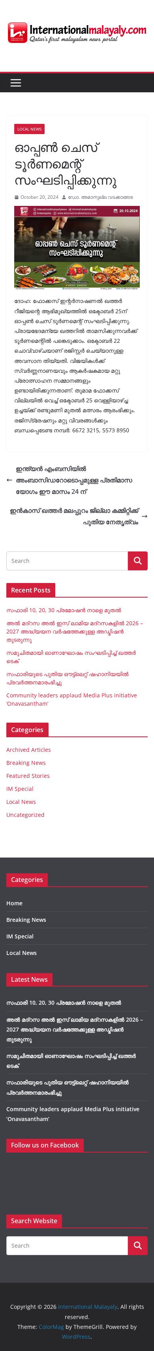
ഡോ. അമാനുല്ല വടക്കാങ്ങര (100, 197)
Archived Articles (28, 749)
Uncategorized (25, 814)
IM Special (20, 788)
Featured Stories (28, 775)
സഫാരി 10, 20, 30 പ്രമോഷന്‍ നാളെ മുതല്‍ (63, 610)
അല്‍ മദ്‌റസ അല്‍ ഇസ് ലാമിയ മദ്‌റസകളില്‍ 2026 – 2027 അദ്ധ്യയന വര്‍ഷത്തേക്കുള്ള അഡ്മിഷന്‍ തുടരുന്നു (74, 631)
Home (14, 903)
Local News (29, 129)
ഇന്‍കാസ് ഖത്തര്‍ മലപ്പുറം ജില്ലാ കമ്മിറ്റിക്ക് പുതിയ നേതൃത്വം (74, 516)
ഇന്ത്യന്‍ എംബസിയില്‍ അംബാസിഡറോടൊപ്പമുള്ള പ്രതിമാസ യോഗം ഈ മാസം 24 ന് (74, 480)
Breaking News (26, 762)
